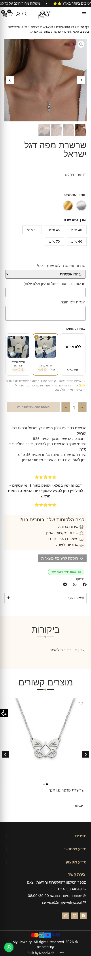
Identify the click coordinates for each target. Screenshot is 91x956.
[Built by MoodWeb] (61, 953)
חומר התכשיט (75, 194)
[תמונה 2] (44, 784)
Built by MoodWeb (40, 952)
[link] (45, 739)
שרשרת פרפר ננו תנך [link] (66, 790)
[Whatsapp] (65, 915)
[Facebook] (83, 915)
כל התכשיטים (65, 27)
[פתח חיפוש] (24, 14)
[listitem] (85, 584)
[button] (18, 14)
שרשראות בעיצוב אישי (38, 27)
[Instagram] (74, 915)
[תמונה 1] (47, 784)
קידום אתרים (45, 947)
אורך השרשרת (75, 220)
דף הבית (83, 27)
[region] (45, 3)
